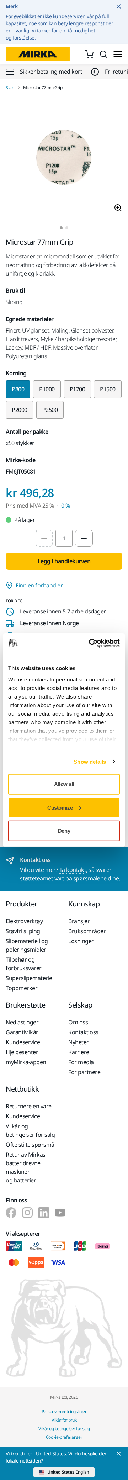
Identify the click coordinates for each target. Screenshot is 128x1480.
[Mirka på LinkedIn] (43, 1212)
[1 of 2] (61, 227)
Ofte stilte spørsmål (30, 1145)
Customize (60, 807)
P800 (18, 389)
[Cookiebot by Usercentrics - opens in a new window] (90, 643)
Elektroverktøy (24, 921)
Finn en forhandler (39, 585)
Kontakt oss (83, 1032)
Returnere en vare (29, 1106)
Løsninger (81, 941)
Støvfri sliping (23, 931)
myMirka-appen (26, 1062)
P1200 (77, 389)
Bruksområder (87, 931)
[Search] (103, 54)
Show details (90, 761)
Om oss (78, 1022)
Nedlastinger (22, 1022)
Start (10, 87)
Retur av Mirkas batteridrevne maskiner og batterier (26, 1167)
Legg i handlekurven (64, 561)
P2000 (19, 410)
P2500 (50, 410)
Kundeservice (23, 1042)
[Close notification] (118, 6)
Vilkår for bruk (64, 1420)
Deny (64, 831)
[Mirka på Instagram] (27, 1212)
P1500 (108, 389)
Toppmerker (21, 988)
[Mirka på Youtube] (60, 1212)
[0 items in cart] (89, 54)
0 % (65, 505)
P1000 (47, 389)
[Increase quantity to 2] (83, 538)
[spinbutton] (64, 538)
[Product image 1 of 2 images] (64, 158)
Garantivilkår (22, 1032)
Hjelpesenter (22, 1052)
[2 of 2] (66, 227)
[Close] (118, 1453)
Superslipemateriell (30, 978)
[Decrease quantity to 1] (44, 538)
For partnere (84, 1072)
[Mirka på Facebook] (11, 1212)
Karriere (78, 1052)
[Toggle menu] (117, 54)
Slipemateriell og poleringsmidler (27, 945)
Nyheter (78, 1042)
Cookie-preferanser (64, 1437)
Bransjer (79, 921)
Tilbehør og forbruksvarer (24, 964)
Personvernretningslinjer (64, 1411)
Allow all (64, 784)
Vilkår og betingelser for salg (30, 1130)
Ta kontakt (72, 870)
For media (81, 1062)
